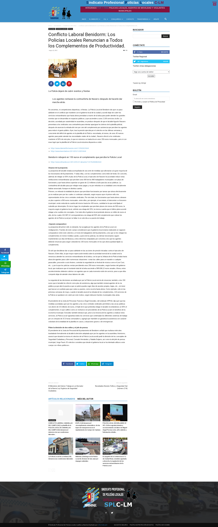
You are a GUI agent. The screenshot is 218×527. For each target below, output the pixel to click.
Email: (135, 94)
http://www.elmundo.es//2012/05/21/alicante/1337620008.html (76, 162)
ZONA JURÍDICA (116, 19)
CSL (105, 19)
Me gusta (164, 52)
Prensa (70, 29)
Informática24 (102, 525)
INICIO (84, 19)
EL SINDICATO (93, 19)
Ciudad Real (79, 420)
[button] (166, 19)
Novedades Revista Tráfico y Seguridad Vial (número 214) (111, 387)
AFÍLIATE (156, 19)
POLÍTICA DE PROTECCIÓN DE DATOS (142, 525)
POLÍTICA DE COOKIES (163, 525)
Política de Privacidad (157, 102)
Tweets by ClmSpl (139, 83)
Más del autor (85, 399)
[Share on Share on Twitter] (57, 83)
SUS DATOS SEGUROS (121, 525)
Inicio (50, 26)
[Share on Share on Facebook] (51, 83)
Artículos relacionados (61, 399)
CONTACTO (130, 19)
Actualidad (57, 26)
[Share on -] (63, 83)
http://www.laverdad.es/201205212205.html (68, 151)
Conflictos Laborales (69, 26)
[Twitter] (112, 513)
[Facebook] (106, 513)
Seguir (165, 61)
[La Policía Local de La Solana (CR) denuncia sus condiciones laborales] (60, 446)
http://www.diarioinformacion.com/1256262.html (70, 148)
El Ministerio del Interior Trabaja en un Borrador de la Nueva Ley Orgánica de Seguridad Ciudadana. (65, 388)
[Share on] (2, 276)
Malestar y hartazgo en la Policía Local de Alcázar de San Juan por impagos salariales (87, 459)
